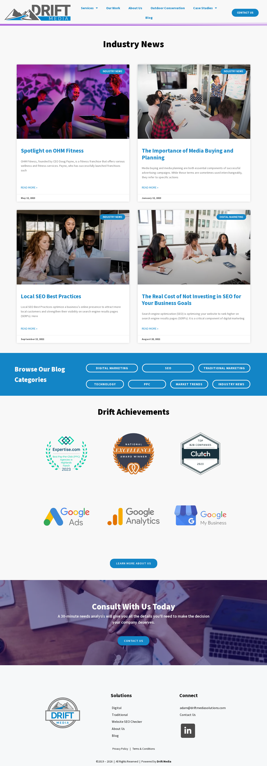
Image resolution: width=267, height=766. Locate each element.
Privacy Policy (120, 748)
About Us (135, 8)
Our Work (113, 8)
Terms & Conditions (143, 748)
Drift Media (164, 761)
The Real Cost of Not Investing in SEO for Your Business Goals (191, 300)
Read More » (29, 187)
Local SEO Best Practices (51, 296)
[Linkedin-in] (188, 731)
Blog (149, 17)
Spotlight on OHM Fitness (52, 150)
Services (87, 8)
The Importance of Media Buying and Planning (187, 154)
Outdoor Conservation (168, 8)
